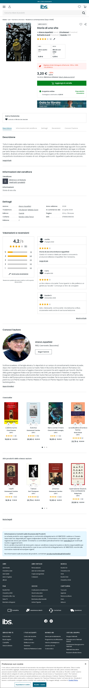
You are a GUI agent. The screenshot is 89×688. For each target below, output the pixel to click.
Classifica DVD (7, 593)
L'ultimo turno (11, 428)
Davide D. (48, 295)
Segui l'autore (43, 352)
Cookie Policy (73, 680)
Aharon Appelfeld (46, 32)
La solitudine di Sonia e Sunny (78, 429)
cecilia (47, 239)
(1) (31, 252)
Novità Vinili (64, 577)
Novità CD (64, 568)
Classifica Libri (7, 571)
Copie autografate (38, 574)
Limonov (55, 489)
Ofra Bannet (64, 32)
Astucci (63, 602)
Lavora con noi (50, 646)
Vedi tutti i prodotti (17, 182)
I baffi (11, 489)
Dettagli (44, 128)
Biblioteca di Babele (51, 77)
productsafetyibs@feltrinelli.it (58, 554)
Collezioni (35, 577)
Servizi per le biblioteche (53, 636)
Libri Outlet (6, 574)
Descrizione (7, 128)
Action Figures (36, 602)
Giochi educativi (37, 593)
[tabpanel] (19, 42)
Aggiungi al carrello (63, 83)
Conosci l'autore (71, 128)
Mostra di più (81, 318)
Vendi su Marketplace (52, 642)
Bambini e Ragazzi (9, 602)
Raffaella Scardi (43, 35)
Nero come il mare (56, 428)
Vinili (62, 574)
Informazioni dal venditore (26, 128)
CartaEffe (6, 642)
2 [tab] (44, 447)
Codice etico (49, 649)
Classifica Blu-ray (9, 596)
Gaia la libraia (7, 646)
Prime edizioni (36, 568)
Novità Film (6, 590)
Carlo (46, 271)
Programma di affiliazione (53, 639)
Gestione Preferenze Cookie (32, 649)
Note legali (7, 519)
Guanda (63, 35)
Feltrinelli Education (72, 649)
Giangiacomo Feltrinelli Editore (74, 640)
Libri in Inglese (7, 577)
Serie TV (5, 599)
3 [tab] (46, 447)
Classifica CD (65, 571)
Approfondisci (8, 386)
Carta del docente (30, 636)
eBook (5, 580)
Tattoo (33, 489)
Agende (63, 593)
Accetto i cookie (39, 685)
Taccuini (64, 590)
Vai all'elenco (48, 67)
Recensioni (56, 128)
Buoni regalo (7, 639)
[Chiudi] (85, 664)
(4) (31, 256)
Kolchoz (33, 428)
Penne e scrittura (66, 596)
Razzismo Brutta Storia (73, 652)
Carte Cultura (28, 639)
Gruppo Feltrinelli (71, 636)
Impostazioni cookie (23, 685)
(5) (25, 246)
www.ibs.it (68, 541)
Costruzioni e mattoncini (40, 590)
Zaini (62, 599)
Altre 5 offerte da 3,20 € (66, 77)
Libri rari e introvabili (38, 571)
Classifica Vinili (66, 580)
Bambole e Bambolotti (39, 599)
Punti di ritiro (7, 636)
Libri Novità (6, 568)
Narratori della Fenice (26, 217)
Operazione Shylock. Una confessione (78, 490)
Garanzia (27, 646)
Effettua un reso (29, 642)
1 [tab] (18, 59)
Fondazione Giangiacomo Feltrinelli (75, 645)
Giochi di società (37, 596)
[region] (44, 674)
